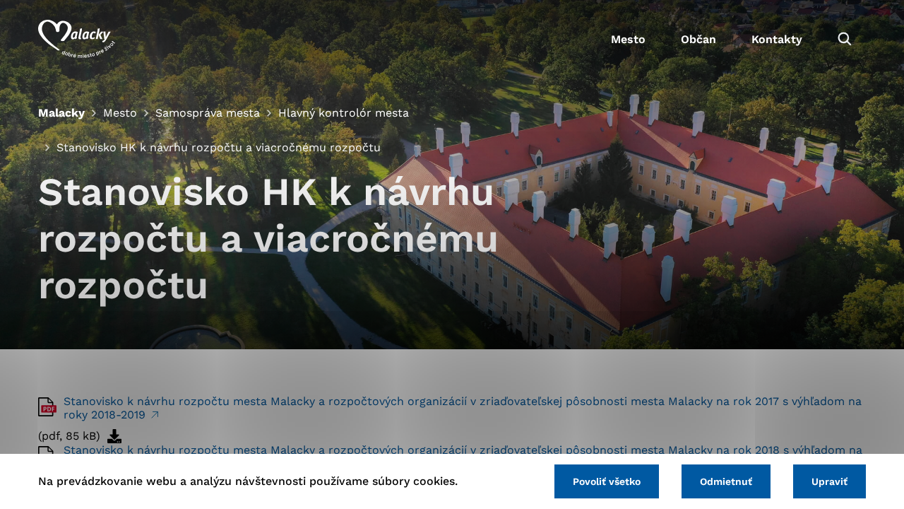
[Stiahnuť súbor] (114, 436)
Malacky (61, 112)
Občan (698, 39)
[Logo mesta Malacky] (76, 39)
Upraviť (829, 481)
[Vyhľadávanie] (845, 39)
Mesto (628, 39)
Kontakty (776, 39)
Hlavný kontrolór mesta (343, 112)
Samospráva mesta (207, 112)
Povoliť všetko (607, 481)
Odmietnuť (726, 481)
